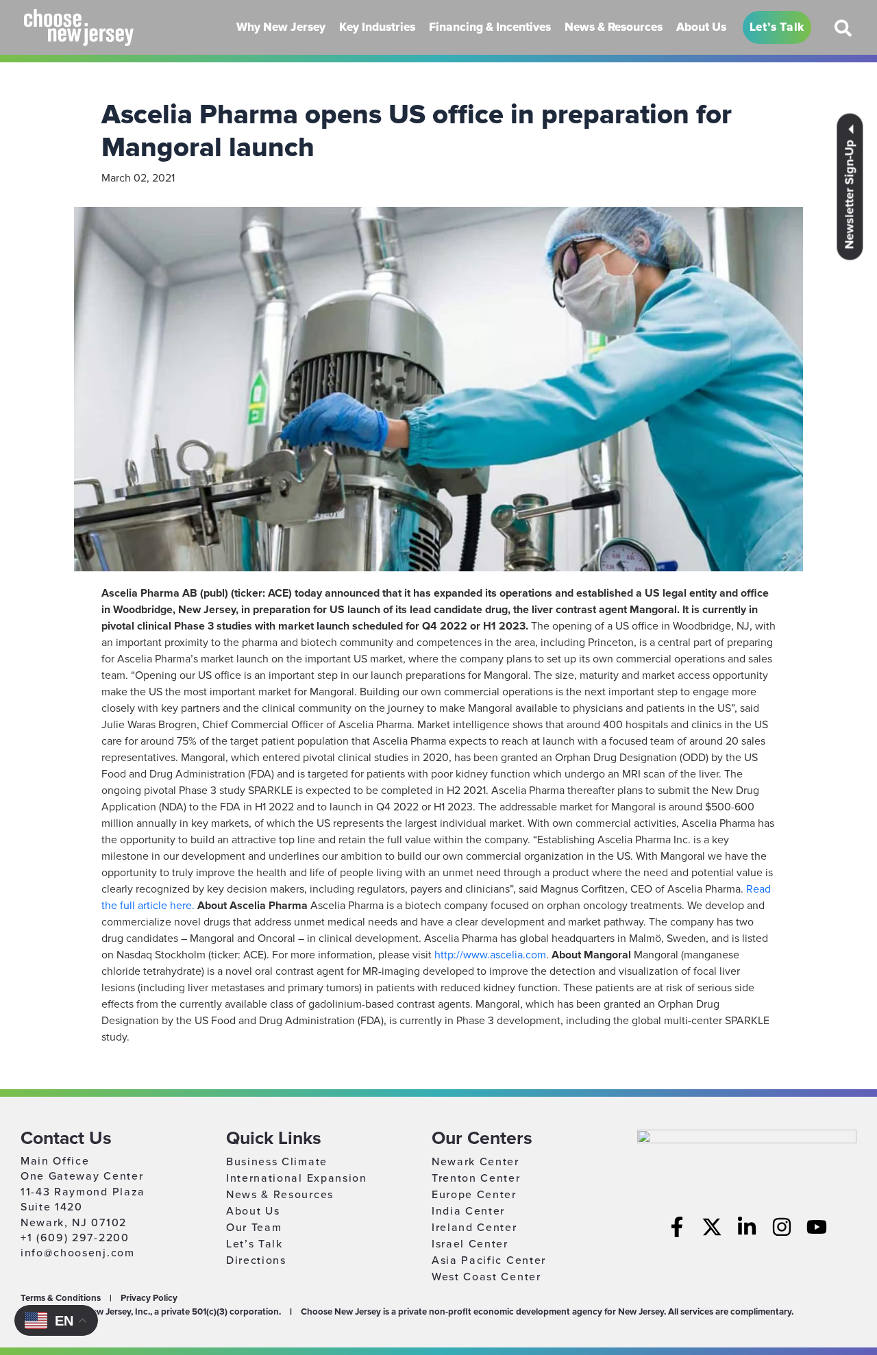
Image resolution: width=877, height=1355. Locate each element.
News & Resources (280, 1195)
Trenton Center (476, 1178)
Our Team (254, 1227)
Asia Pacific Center (489, 1260)
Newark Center (475, 1162)
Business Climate (277, 1162)
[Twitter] (712, 1227)
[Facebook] (677, 1227)
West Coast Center (486, 1277)
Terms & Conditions (61, 1298)
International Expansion (296, 1178)
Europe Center (474, 1195)
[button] (844, 33)
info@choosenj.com (78, 1253)
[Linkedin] (747, 1227)
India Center (468, 1211)
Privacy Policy (149, 1298)
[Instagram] (781, 1227)
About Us (253, 1211)
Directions (256, 1260)
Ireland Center (474, 1227)
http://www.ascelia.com (490, 955)
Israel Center (470, 1244)
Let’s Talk (254, 1244)
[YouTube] (816, 1227)
